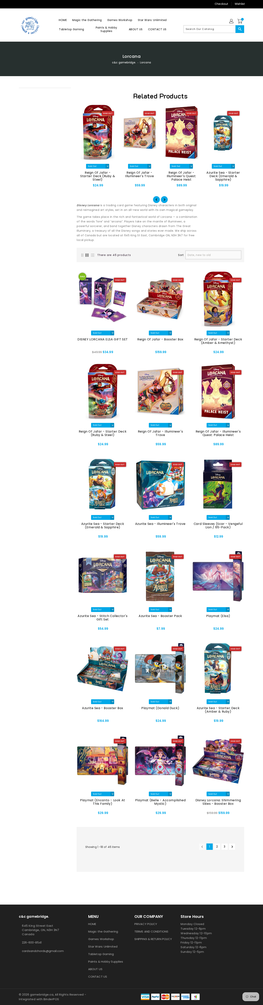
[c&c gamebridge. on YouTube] (21, 4)
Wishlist (240, 4)
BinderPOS (51, 999)
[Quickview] (81, 353)
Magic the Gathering (103, 931)
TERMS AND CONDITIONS (151, 931)
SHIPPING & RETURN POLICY (153, 939)
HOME (92, 924)
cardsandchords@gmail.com (43, 951)
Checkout (221, 4)
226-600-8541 (32, 942)
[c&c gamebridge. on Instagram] (13, 4)
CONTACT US (97, 977)
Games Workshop (101, 939)
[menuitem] (62, 20)
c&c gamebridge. (124, 62)
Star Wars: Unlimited (102, 946)
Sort (180, 255)
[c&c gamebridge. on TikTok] (28, 4)
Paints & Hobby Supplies (105, 962)
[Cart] (240, 21)
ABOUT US (95, 969)
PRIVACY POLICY (145, 924)
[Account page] (231, 21)
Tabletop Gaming (101, 954)
